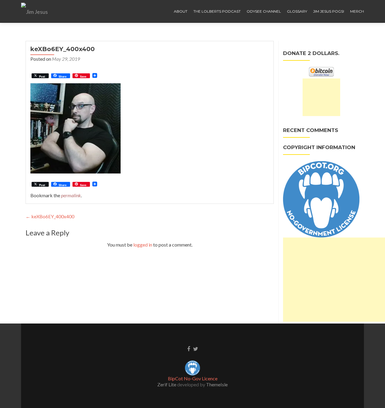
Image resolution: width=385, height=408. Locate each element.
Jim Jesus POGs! (328, 11)
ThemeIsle (217, 384)
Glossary (297, 11)
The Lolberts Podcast (217, 11)
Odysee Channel (264, 11)
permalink (71, 195)
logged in (142, 244)
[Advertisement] (321, 97)
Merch (357, 11)
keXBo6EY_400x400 (50, 216)
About (180, 11)
